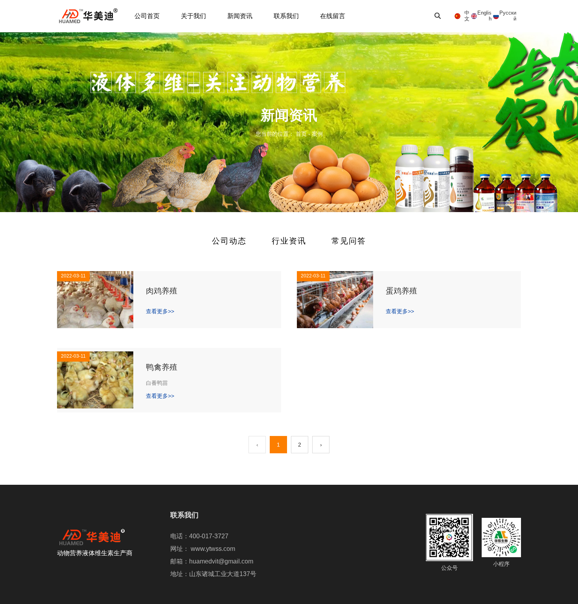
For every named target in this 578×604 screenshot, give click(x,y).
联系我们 (286, 16)
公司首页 (147, 16)
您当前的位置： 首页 (282, 134)
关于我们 (193, 16)
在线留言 (332, 16)
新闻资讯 (239, 16)
